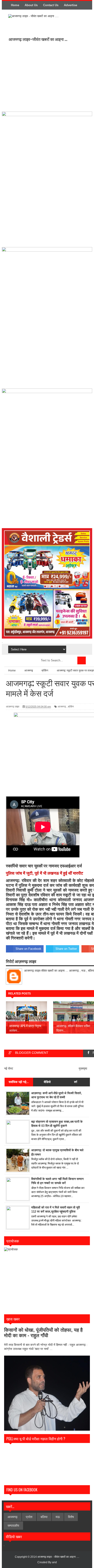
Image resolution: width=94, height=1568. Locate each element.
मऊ (58, 1517)
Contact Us (50, 5)
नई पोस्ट (8, 1068)
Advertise (70, 5)
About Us (31, 5)
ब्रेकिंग (71, 706)
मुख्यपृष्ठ (83, 1068)
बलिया (44, 1517)
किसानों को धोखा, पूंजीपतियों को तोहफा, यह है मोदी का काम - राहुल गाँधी (43, 1332)
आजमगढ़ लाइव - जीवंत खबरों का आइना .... (58, 1556)
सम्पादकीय (13, 1525)
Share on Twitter (66, 948)
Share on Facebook (28, 948)
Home (15, 5)
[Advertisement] (46, 76)
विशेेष (71, 1517)
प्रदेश (29, 1517)
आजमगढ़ (62, 706)
